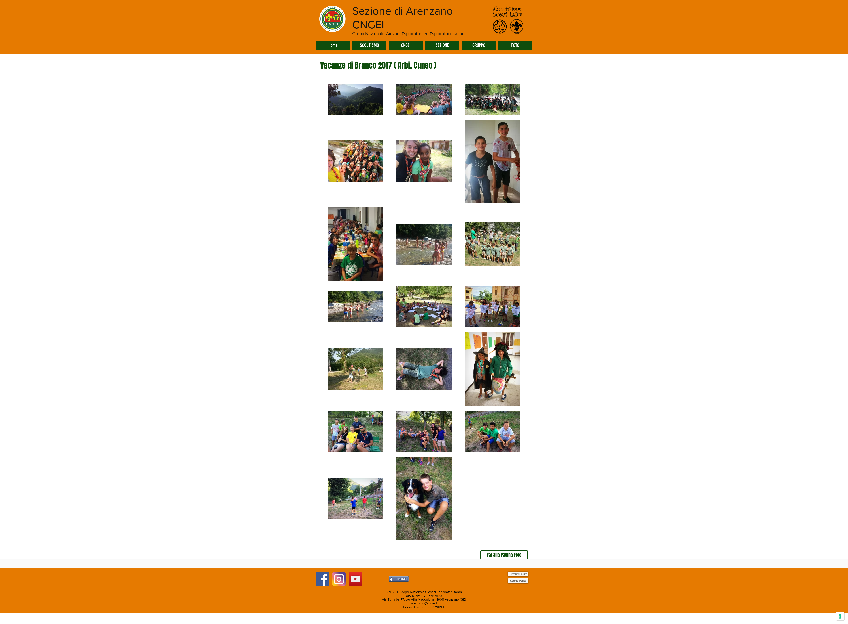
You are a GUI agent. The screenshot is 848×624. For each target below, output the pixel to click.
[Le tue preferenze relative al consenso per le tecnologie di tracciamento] (840, 616)
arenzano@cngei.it (424, 603)
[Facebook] (322, 579)
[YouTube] (355, 579)
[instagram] (339, 579)
